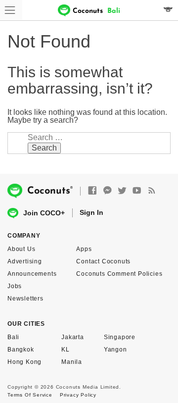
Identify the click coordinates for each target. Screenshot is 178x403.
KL (65, 349)
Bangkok (20, 349)
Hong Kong (24, 361)
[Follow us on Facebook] (92, 191)
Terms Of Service (29, 395)
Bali (13, 337)
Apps (83, 249)
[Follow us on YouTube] (137, 191)
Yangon (115, 349)
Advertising (24, 261)
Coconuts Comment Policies (119, 273)
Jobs (14, 286)
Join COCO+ (44, 213)
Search (44, 148)
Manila (71, 361)
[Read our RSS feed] (152, 191)
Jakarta (72, 337)
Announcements (31, 273)
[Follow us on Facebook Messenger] (107, 191)
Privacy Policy (78, 395)
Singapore (119, 337)
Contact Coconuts (103, 261)
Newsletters (25, 298)
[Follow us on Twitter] (122, 191)
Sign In (91, 212)
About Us (21, 249)
